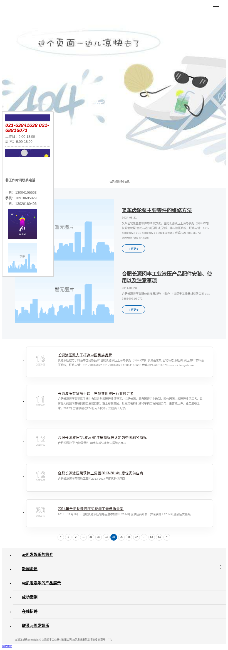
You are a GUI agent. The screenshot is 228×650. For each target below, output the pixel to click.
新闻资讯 (30, 569)
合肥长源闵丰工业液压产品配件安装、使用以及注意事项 (167, 277)
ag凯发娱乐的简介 (37, 555)
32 (98, 537)
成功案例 (30, 597)
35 (121, 537)
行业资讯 (125, 181)
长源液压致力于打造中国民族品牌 (85, 355)
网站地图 (7, 646)
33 (106, 537)
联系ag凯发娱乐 (35, 626)
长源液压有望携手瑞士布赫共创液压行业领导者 (96, 394)
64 (159, 537)
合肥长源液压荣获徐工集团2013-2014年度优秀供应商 (100, 473)
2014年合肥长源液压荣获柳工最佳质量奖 (90, 509)
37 (136, 537)
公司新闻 (115, 181)
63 (151, 537)
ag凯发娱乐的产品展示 (41, 583)
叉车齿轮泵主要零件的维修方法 (157, 210)
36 (129, 537)
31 (91, 537)
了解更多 (133, 248)
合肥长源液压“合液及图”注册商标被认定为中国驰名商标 (102, 438)
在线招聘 (30, 611)
